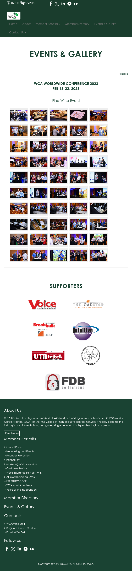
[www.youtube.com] (69, 3)
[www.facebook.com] (50, 3)
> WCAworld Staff (14, 523)
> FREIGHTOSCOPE (15, 481)
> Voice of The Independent (20, 489)
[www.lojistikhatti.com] (48, 356)
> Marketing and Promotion (20, 464)
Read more (12, 433)
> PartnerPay (12, 459)
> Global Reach (13, 447)
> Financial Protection (17, 455)
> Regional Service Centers (20, 528)
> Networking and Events (19, 451)
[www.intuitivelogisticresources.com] (85, 330)
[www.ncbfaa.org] (90, 356)
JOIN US (30, 3)
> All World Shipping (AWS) (20, 476)
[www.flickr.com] (75, 3)
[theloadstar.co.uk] (88, 304)
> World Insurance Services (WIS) (23, 472)
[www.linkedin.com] (63, 3)
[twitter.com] (56, 3)
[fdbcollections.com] (66, 382)
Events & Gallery (19, 506)
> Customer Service (15, 468)
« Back (123, 73)
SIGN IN (15, 3)
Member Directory (21, 497)
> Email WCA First (14, 532)
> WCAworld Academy (18, 485)
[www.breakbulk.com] (44, 330)
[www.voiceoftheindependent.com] (42, 304)
